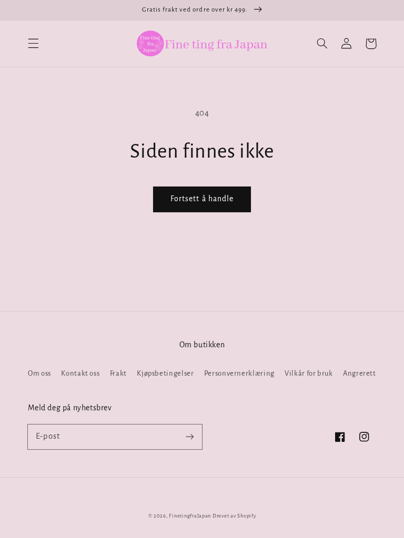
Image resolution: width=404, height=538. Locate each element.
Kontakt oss (80, 373)
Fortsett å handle (202, 198)
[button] (33, 44)
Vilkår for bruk (308, 373)
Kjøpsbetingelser (165, 373)
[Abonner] (190, 437)
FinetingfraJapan (190, 516)
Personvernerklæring (239, 373)
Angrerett (359, 373)
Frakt (118, 373)
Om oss (39, 373)
